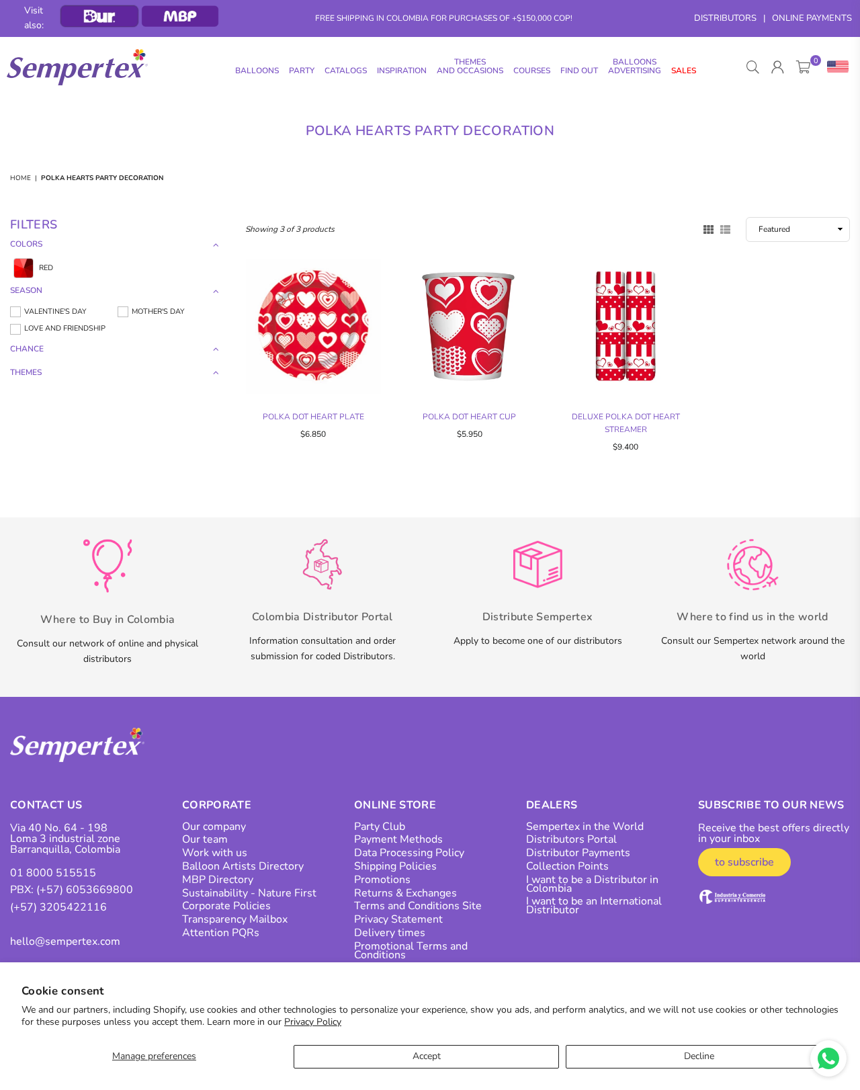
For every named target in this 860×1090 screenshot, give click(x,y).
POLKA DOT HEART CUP (469, 416)
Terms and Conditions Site (418, 905)
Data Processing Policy (409, 852)
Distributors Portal (571, 839)
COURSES (531, 70)
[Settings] (834, 67)
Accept (427, 1056)
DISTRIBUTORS (725, 18)
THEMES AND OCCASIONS (470, 66)
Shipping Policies (395, 866)
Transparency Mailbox (235, 919)
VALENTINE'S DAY (55, 311)
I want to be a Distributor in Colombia (592, 884)
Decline (699, 1056)
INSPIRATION (402, 70)
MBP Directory (217, 879)
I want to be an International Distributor (594, 905)
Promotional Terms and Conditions (411, 950)
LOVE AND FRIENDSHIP (64, 328)
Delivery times (389, 932)
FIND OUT (579, 70)
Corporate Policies (226, 905)
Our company (214, 826)
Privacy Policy (312, 1021)
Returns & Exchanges (405, 893)
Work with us (214, 852)
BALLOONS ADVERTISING (634, 66)
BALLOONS (257, 70)
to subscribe (744, 862)
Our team (205, 839)
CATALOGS (346, 70)
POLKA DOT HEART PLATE (313, 416)
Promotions (382, 879)
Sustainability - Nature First (249, 893)
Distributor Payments (578, 852)
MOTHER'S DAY (158, 311)
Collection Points (567, 866)
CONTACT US (46, 805)
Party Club (379, 826)
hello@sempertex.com (65, 941)
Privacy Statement (398, 919)
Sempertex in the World (585, 826)
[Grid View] (708, 228)
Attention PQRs (220, 932)
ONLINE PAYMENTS (812, 18)
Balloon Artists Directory (243, 866)
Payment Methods (398, 839)
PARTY (301, 70)
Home (20, 178)
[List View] (725, 228)
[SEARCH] (752, 67)
